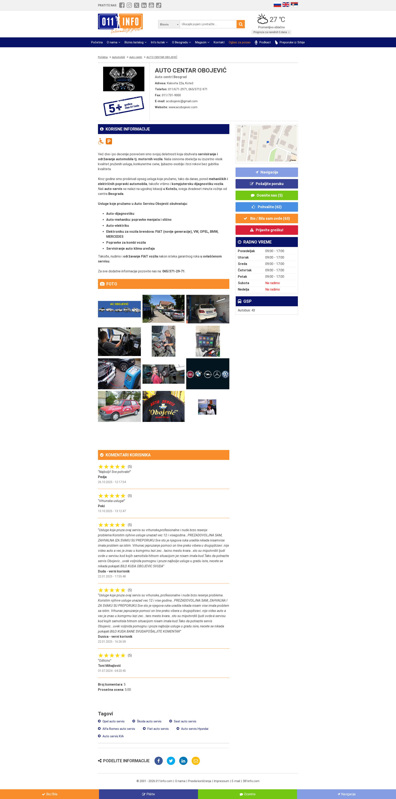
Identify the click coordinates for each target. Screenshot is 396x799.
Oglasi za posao (240, 42)
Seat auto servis (184, 721)
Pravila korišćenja (199, 781)
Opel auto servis (113, 721)
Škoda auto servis (148, 721)
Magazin (200, 42)
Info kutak (158, 42)
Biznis (164, 24)
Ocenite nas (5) (270, 195)
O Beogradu (180, 42)
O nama (112, 42)
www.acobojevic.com (183, 107)
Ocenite (250, 794)
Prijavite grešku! (269, 230)
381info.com (251, 781)
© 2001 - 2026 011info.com (154, 781)
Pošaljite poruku (270, 184)
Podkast (265, 42)
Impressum (221, 781)
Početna (97, 42)
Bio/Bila (51, 794)
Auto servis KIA (113, 736)
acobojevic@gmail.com (182, 101)
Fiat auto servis (158, 729)
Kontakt (219, 42)
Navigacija (269, 172)
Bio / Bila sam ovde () (269, 218)
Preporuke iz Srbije (292, 42)
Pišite (150, 794)
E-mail (236, 781)
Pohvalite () (269, 207)
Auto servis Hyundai (194, 729)
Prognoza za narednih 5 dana (270, 32)
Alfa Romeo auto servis (118, 729)
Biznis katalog (134, 42)
